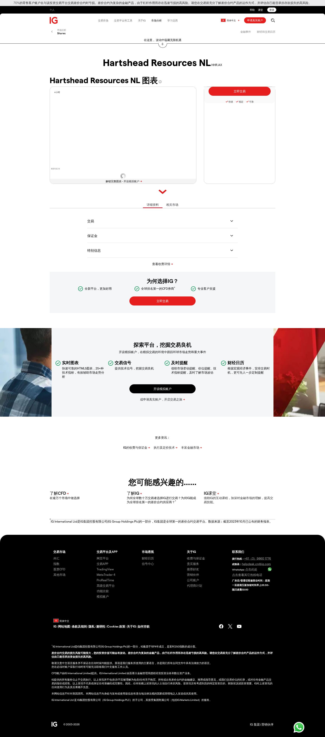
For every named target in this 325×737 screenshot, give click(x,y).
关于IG (142, 20)
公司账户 (193, 580)
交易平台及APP (107, 551)
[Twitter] (230, 626)
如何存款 (144, 626)
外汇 (56, 558)
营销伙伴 (193, 574)
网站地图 (64, 626)
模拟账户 (103, 596)
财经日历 (148, 558)
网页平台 (103, 558)
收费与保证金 (196, 558)
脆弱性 (100, 626)
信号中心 (148, 563)
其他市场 (59, 574)
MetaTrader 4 (106, 574)
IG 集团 (255, 724)
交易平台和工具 (123, 20)
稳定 (241, 101)
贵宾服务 (193, 563)
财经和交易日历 (266, 31)
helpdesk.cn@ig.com (256, 564)
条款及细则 (79, 626)
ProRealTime (105, 580)
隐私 (92, 626)
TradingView (105, 569)
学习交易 (172, 20)
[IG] (54, 20)
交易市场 (103, 20)
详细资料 (153, 204)
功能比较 (103, 591)
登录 (271, 9)
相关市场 (172, 204)
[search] (272, 20)
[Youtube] (239, 626)
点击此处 (251, 569)
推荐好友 (193, 569)
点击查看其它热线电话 (247, 575)
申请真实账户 (255, 20)
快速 (231, 101)
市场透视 (148, 551)
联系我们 (238, 551)
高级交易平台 (106, 585)
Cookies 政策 (116, 626)
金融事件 (245, 31)
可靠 (251, 101)
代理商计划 (194, 585)
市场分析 (156, 20)
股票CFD (59, 569)
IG (54, 626)
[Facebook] (221, 626)
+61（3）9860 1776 (257, 558)
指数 (56, 563)
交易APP (102, 563)
